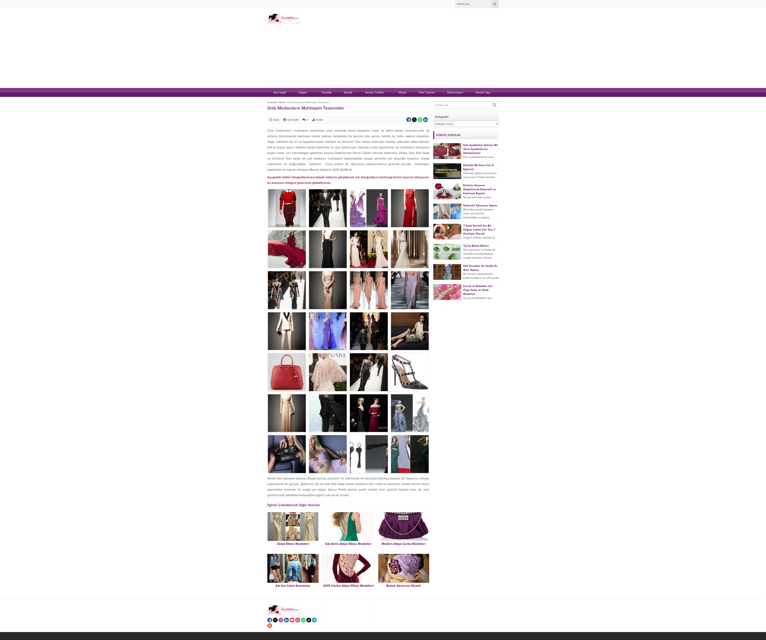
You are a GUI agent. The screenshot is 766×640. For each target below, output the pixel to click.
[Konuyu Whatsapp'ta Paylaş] (420, 119)
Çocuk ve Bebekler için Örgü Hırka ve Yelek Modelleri (478, 290)
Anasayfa (272, 102)
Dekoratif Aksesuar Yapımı (480, 205)
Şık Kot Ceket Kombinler (293, 586)
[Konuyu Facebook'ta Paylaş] (408, 119)
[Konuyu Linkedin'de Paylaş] (425, 119)
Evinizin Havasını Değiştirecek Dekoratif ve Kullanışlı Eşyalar (479, 189)
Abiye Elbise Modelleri (293, 544)
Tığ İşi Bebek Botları (476, 246)
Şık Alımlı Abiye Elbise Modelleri (348, 544)
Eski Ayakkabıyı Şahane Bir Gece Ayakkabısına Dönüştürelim (480, 149)
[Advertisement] (383, 58)
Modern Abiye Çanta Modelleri (403, 544)
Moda (282, 102)
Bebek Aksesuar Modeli (403, 586)
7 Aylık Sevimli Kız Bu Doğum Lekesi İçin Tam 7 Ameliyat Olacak (479, 229)
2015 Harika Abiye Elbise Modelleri (348, 586)
